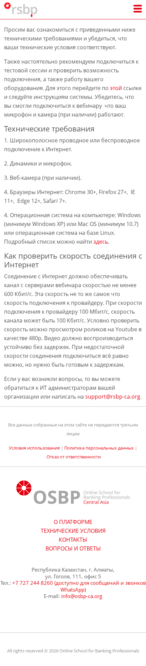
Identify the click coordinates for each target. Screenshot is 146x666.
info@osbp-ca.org (81, 596)
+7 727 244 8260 (32, 582)
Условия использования (34, 448)
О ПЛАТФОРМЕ (73, 522)
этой (116, 88)
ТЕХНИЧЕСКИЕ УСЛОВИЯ (73, 530)
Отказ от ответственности (74, 457)
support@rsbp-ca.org (112, 396)
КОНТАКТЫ (73, 539)
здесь (100, 241)
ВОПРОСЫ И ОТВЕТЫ (73, 548)
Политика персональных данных (99, 448)
